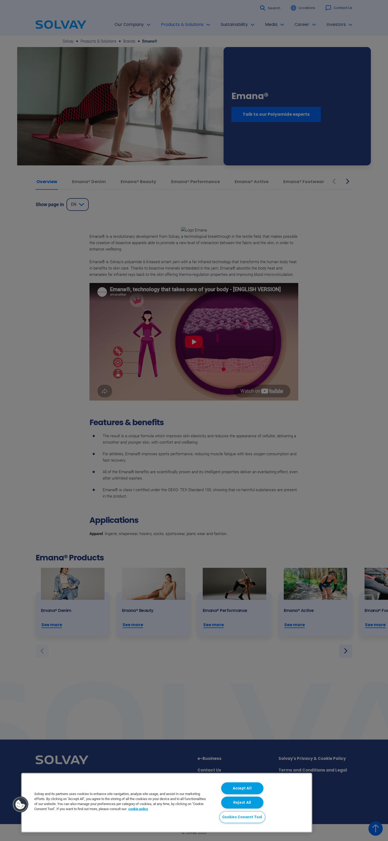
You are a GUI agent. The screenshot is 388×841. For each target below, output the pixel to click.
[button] (20, 804)
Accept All (242, 788)
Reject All (242, 802)
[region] (166, 803)
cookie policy (138, 809)
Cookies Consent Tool (242, 817)
